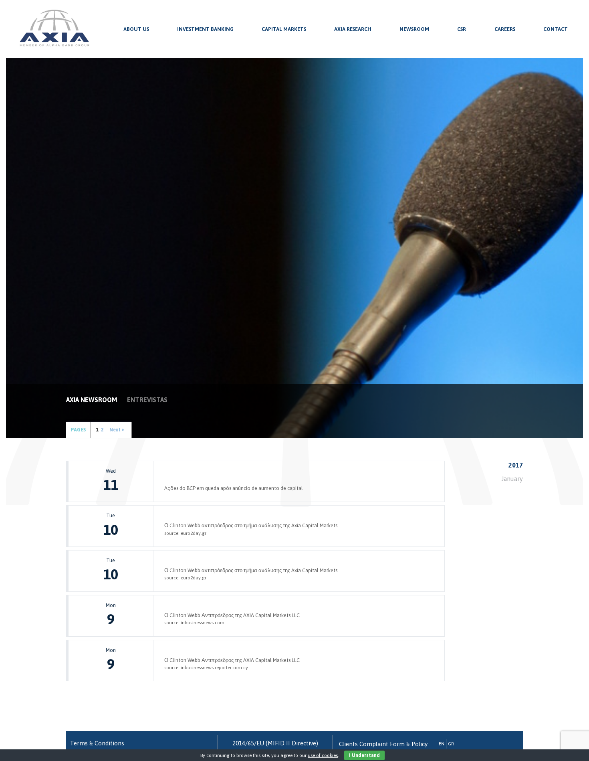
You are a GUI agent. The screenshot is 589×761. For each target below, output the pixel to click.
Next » (116, 430)
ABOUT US (136, 29)
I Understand (364, 755)
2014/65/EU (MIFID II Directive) (275, 743)
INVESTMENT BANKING (205, 29)
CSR (461, 29)
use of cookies (323, 755)
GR (451, 743)
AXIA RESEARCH (352, 29)
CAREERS (504, 29)
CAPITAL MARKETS (284, 29)
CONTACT (555, 29)
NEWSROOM (414, 29)
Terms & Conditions (97, 743)
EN (441, 743)
